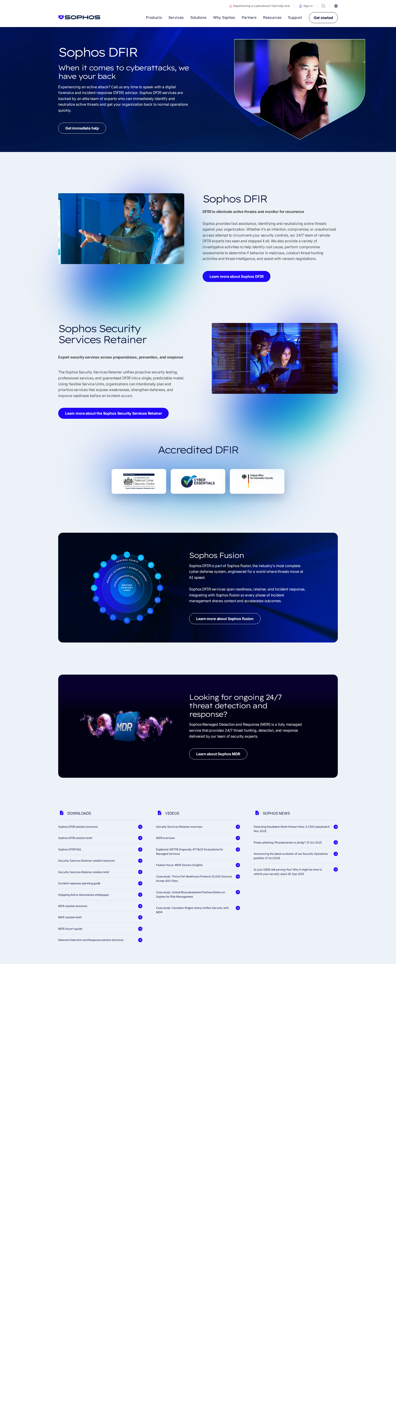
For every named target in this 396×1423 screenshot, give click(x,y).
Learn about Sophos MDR (218, 754)
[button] (306, 5)
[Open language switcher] (336, 6)
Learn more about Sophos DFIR (236, 276)
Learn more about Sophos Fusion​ (224, 618)
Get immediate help (82, 128)
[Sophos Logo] (79, 17)
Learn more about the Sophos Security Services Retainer (113, 413)
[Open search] (323, 6)
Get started (323, 17)
